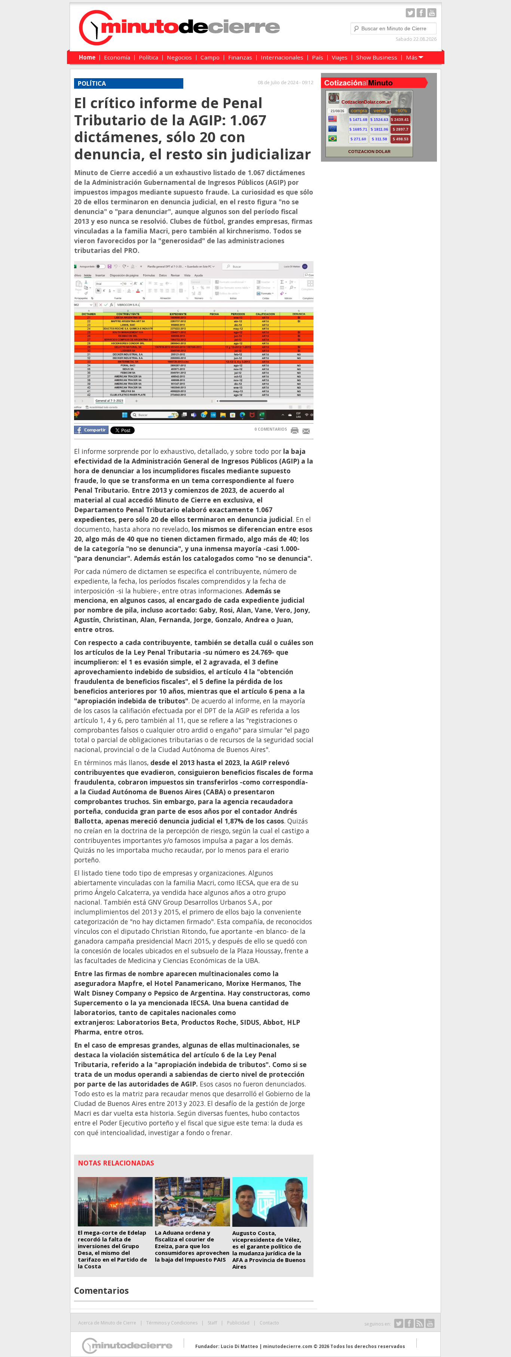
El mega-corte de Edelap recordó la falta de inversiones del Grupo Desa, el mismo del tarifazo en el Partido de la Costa (112, 1249)
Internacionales (282, 57)
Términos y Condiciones (172, 1323)
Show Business (376, 57)
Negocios (179, 57)
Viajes (340, 57)
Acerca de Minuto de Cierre (107, 1323)
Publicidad (238, 1323)
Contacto (269, 1323)
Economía (117, 57)
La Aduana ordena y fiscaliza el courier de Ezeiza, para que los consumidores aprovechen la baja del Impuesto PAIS (192, 1246)
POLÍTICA (92, 83)
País (317, 57)
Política (148, 57)
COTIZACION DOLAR (369, 151)
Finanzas (240, 57)
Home (87, 57)
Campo (210, 57)
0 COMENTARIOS (270, 429)
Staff (212, 1323)
